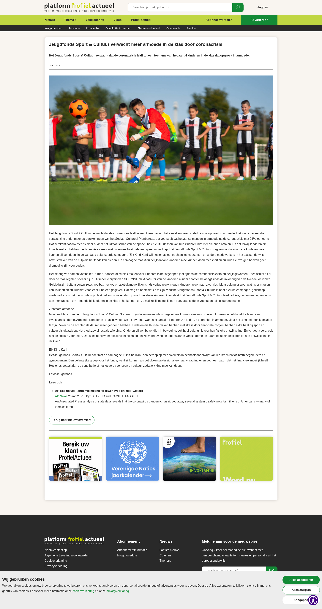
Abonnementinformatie (132, 550)
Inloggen (262, 7)
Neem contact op (56, 550)
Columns (74, 27)
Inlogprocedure (53, 27)
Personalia (92, 27)
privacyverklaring (117, 591)
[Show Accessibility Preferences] (313, 600)
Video (117, 19)
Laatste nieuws (169, 550)
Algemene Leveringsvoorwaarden (67, 555)
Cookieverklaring (56, 560)
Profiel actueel (141, 19)
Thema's (70, 19)
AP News (61, 396)
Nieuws (50, 19)
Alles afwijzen (301, 589)
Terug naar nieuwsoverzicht (71, 419)
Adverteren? (259, 19)
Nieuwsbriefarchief (149, 27)
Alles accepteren (301, 579)
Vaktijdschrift (95, 19)
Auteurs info (173, 27)
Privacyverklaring (56, 566)
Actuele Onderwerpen (118, 27)
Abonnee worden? (219, 19)
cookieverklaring (83, 591)
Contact (191, 27)
